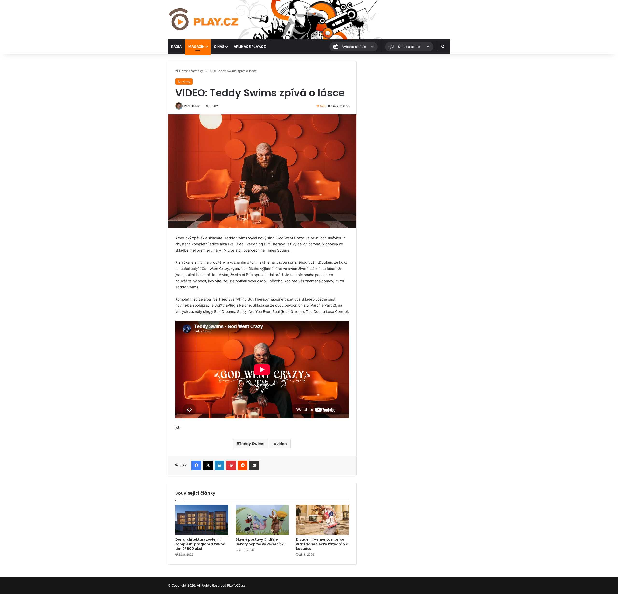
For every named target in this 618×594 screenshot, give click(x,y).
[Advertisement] (405, 95)
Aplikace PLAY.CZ (250, 46)
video (281, 443)
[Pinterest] (231, 465)
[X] (208, 465)
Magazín (196, 46)
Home (183, 71)
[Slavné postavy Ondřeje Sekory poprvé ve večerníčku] (262, 520)
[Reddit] (242, 465)
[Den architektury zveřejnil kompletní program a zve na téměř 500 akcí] (201, 520)
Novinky (197, 71)
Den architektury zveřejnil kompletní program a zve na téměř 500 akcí (200, 544)
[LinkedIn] (219, 465)
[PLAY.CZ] (204, 19)
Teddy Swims (251, 443)
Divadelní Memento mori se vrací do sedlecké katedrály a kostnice (322, 544)
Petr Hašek (192, 106)
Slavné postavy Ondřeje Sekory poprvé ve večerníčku (261, 541)
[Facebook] (196, 465)
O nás (219, 46)
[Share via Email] (254, 465)
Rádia (176, 46)
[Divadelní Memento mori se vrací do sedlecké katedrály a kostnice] (322, 520)
